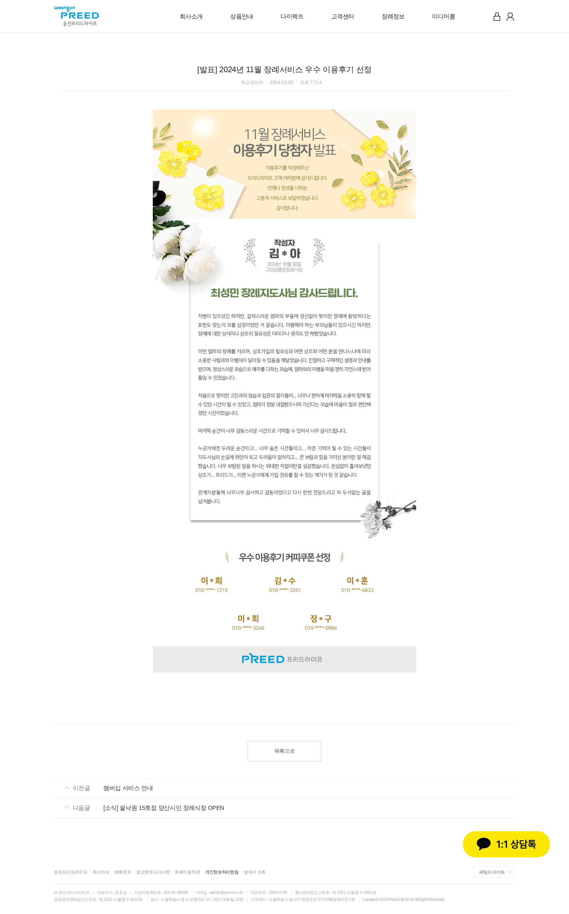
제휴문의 (123, 872)
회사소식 (101, 872)
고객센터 (342, 16)
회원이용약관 (187, 872)
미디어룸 (443, 16)
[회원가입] (510, 16)
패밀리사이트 (492, 872)
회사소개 (191, 16)
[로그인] (497, 16)
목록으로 (284, 751)
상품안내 (241, 16)
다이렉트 (292, 16)
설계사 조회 (255, 872)
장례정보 (393, 16)
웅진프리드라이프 (70, 872)
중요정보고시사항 (153, 872)
